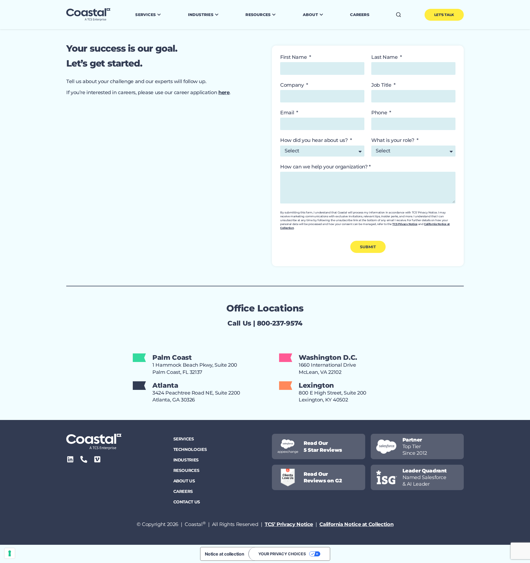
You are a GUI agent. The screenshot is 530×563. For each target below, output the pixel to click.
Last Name (385, 57)
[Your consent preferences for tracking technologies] (9, 553)
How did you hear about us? (314, 140)
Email (287, 113)
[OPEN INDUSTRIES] (217, 15)
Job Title (382, 85)
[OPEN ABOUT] (321, 15)
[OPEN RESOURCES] (274, 15)
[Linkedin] (70, 459)
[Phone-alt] (84, 459)
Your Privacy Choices (282, 553)
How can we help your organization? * (325, 167)
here (224, 92)
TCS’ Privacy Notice (289, 524)
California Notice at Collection (356, 524)
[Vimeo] (97, 459)
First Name (294, 57)
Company (292, 85)
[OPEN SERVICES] (159, 15)
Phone (379, 113)
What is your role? (393, 140)
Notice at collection (224, 554)
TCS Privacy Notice (404, 224)
